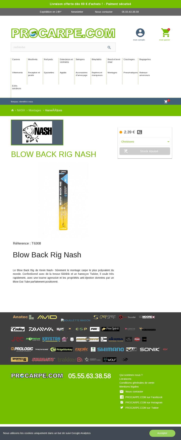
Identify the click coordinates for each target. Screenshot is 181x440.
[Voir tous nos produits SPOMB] (166, 352)
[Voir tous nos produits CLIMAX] (27, 332)
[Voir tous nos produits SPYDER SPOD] (31, 362)
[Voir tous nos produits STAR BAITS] (44, 362)
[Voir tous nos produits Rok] (82, 352)
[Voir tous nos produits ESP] (82, 332)
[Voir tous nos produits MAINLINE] (66, 342)
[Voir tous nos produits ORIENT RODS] (129, 342)
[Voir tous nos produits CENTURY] (19, 332)
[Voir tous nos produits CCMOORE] (148, 320)
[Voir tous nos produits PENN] (138, 342)
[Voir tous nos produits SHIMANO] (111, 352)
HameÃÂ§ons (53, 110)
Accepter (162, 433)
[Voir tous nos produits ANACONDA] (12, 320)
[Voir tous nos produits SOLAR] (132, 352)
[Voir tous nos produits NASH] (105, 342)
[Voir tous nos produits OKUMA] (117, 342)
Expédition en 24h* (50, 11)
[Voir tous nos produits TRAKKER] (70, 362)
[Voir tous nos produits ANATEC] (24, 320)
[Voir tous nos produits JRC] (18, 342)
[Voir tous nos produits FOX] (95, 332)
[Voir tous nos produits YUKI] (124, 362)
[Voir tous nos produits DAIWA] (42, 332)
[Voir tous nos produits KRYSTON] (52, 342)
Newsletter (77, 11)
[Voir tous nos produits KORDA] (34, 342)
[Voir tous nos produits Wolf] (110, 362)
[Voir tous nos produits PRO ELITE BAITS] (145, 342)
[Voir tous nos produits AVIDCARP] (48, 320)
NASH (21, 110)
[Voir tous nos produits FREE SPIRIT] (111, 332)
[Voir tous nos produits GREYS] (131, 332)
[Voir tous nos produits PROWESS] (42, 352)
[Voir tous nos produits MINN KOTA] (88, 342)
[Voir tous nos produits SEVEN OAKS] (94, 352)
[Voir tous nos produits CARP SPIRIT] (105, 320)
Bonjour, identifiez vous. (22, 101)
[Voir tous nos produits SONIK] (151, 352)
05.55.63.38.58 (130, 11)
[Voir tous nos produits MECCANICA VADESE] (73, 342)
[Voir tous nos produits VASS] (93, 362)
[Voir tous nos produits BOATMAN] (60, 320)
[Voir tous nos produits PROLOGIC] (23, 352)
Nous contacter (104, 11)
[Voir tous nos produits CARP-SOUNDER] (128, 320)
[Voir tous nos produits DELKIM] (61, 332)
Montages (35, 110)
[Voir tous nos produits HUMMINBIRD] (149, 332)
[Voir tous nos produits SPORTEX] (20, 362)
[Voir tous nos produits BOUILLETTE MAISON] (76, 320)
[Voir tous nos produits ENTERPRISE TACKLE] (71, 332)
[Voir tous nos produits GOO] (122, 332)
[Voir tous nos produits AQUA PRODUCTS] (36, 320)
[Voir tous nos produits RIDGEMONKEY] (62, 352)
